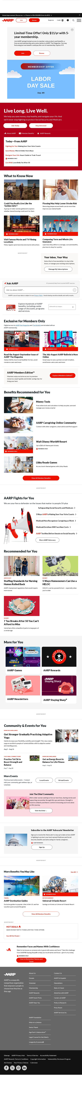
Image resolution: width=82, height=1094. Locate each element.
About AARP (11, 133)
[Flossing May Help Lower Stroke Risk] (60, 190)
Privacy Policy (38, 295)
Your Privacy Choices (21, 1063)
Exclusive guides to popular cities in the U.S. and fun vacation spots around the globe (21, 905)
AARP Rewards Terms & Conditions (16, 1059)
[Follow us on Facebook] (6, 1067)
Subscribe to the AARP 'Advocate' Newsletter (52, 830)
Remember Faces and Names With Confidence (38, 946)
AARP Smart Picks (35, 998)
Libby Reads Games (46, 462)
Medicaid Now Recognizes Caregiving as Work (55, 521)
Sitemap (7, 1055)
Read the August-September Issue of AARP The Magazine (21, 355)
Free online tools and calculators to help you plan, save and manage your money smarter (56, 406)
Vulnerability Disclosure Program (59, 1059)
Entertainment (48, 898)
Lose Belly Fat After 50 (18, 162)
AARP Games (14, 670)
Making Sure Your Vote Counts (23, 146)
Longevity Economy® (36, 1042)
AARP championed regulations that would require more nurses (21, 589)
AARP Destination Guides (16, 901)
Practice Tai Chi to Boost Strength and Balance (13, 762)
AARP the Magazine (23, 325)
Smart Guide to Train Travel (23, 155)
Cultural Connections (12, 756)
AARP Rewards (45, 133)
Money (44, 578)
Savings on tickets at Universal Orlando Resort (58, 904)
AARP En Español (60, 978)
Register (51, 20)
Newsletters (58, 983)
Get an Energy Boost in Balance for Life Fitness (53, 760)
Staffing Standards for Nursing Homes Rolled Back (20, 582)
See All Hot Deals (12, 936)
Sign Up (42, 847)
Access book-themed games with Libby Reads (52, 466)
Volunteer (32, 983)
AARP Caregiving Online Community (56, 422)
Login (59, 20)
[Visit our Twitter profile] (12, 1067)
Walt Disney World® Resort (51, 441)
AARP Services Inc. (60, 1012)
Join (22, 53)
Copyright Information (38, 1059)
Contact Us (58, 973)
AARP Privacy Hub (18, 1055)
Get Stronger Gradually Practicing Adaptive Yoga (28, 736)
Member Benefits (28, 133)
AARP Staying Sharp (55, 699)
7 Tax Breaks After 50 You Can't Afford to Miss (21, 623)
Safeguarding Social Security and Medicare (55, 508)
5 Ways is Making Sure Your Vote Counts (55, 514)
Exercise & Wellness (11, 730)
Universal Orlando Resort (54, 901)
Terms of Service (32, 1055)
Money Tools (43, 401)
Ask (75, 290)
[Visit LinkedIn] (24, 1067)
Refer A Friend (59, 988)
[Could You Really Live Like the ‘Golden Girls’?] (21, 190)
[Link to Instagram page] (18, 1067)
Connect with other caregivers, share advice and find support (56, 426)
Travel (6, 898)
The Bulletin (37, 325)
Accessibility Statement (48, 1055)
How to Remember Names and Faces (31, 960)
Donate (31, 978)
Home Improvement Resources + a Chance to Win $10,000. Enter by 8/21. (26, 15)
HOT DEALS (12, 927)
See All (73, 872)
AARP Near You (34, 1003)
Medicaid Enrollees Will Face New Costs (52, 527)
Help (68, 20)
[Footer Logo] (15, 974)
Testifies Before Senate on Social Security (55, 533)
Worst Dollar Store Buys (20, 151)
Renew (41, 53)
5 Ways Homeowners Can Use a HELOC (59, 582)
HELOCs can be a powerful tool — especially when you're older (59, 589)
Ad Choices (8, 1063)
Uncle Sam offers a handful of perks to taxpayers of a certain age (21, 629)
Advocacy (7, 578)
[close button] (72, 29)
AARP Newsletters (17, 699)
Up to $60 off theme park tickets (47, 445)
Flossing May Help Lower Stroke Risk (60, 203)
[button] (79, 15)
